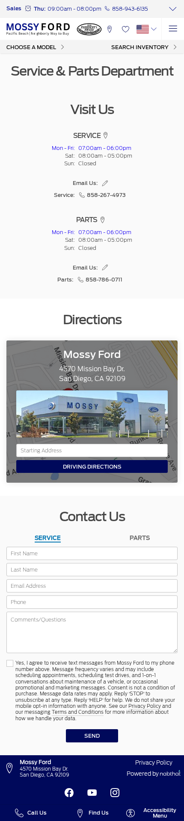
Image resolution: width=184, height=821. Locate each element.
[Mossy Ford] (38, 29)
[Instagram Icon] (115, 793)
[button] (109, 29)
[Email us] (105, 183)
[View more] (172, 9)
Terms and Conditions (78, 712)
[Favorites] (125, 29)
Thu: (39, 9)
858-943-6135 (130, 9)
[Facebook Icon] (69, 793)
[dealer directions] (11, 768)
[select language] (154, 29)
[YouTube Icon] (92, 793)
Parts (140, 537)
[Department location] (106, 135)
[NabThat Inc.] (170, 774)
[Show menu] (172, 29)
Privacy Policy (144, 706)
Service (48, 537)
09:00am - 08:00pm (74, 9)
